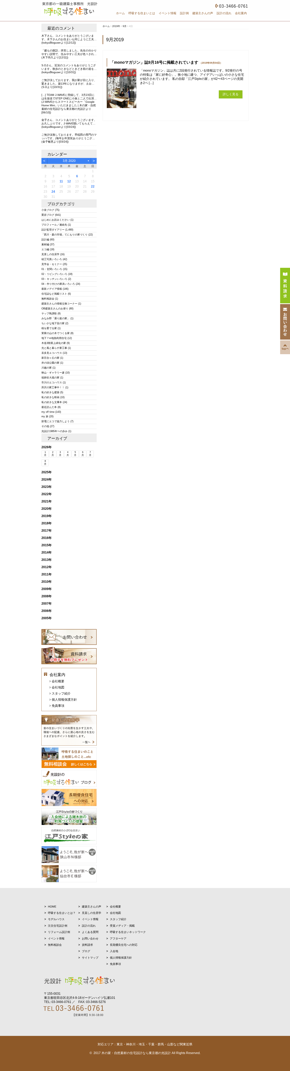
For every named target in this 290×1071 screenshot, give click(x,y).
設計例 (184, 13)
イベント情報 (167, 13)
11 (61, 181)
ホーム (120, 13)
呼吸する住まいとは (141, 13)
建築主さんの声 (202, 13)
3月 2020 (69, 160)
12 (69, 181)
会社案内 (241, 13)
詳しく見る (231, 94)
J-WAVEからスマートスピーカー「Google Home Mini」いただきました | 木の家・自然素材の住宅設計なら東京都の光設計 (68, 105)
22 (92, 186)
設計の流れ (224, 13)
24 (53, 191)
